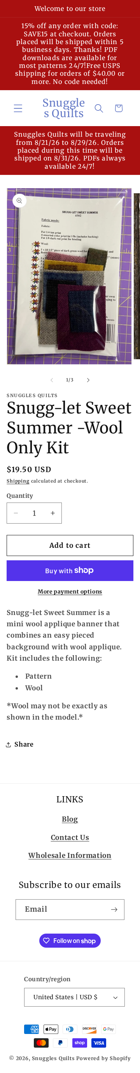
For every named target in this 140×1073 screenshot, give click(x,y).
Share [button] (23, 744)
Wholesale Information (70, 855)
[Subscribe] (114, 909)
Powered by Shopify (103, 1058)
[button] (18, 108)
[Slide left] (51, 380)
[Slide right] (88, 380)
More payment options (70, 591)
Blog (70, 819)
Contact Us (70, 837)
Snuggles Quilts (53, 1058)
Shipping (18, 481)
